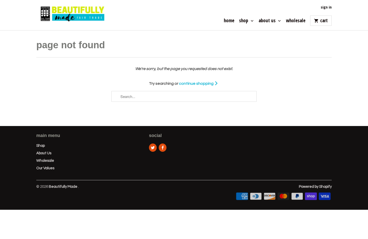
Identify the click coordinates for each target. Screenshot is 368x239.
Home (229, 21)
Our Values (45, 168)
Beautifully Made (63, 186)
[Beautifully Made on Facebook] (162, 148)
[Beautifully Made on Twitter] (153, 148)
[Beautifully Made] (71, 15)
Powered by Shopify (315, 186)
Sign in (326, 7)
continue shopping (196, 84)
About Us (268, 21)
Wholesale (295, 21)
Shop (244, 21)
